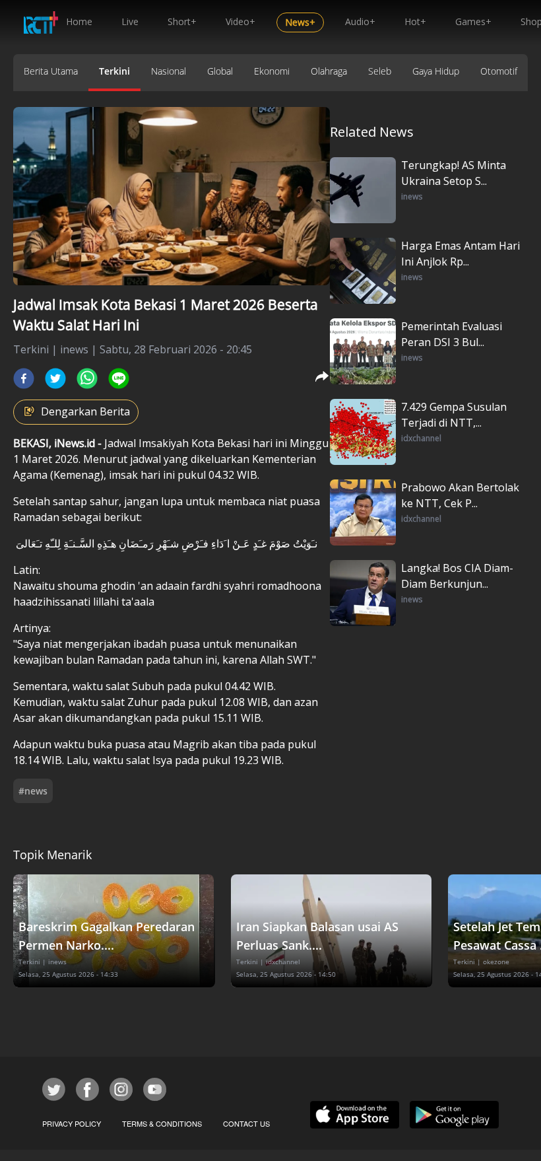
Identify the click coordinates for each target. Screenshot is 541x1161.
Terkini (114, 71)
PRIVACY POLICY (71, 1123)
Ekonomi (272, 71)
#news (33, 791)
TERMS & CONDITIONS (162, 1123)
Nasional (168, 71)
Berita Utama (51, 71)
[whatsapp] (87, 378)
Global (220, 71)
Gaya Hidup (435, 71)
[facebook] (23, 378)
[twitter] (55, 378)
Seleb (379, 71)
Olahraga (329, 71)
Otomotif (498, 71)
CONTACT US (246, 1123)
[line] (118, 378)
